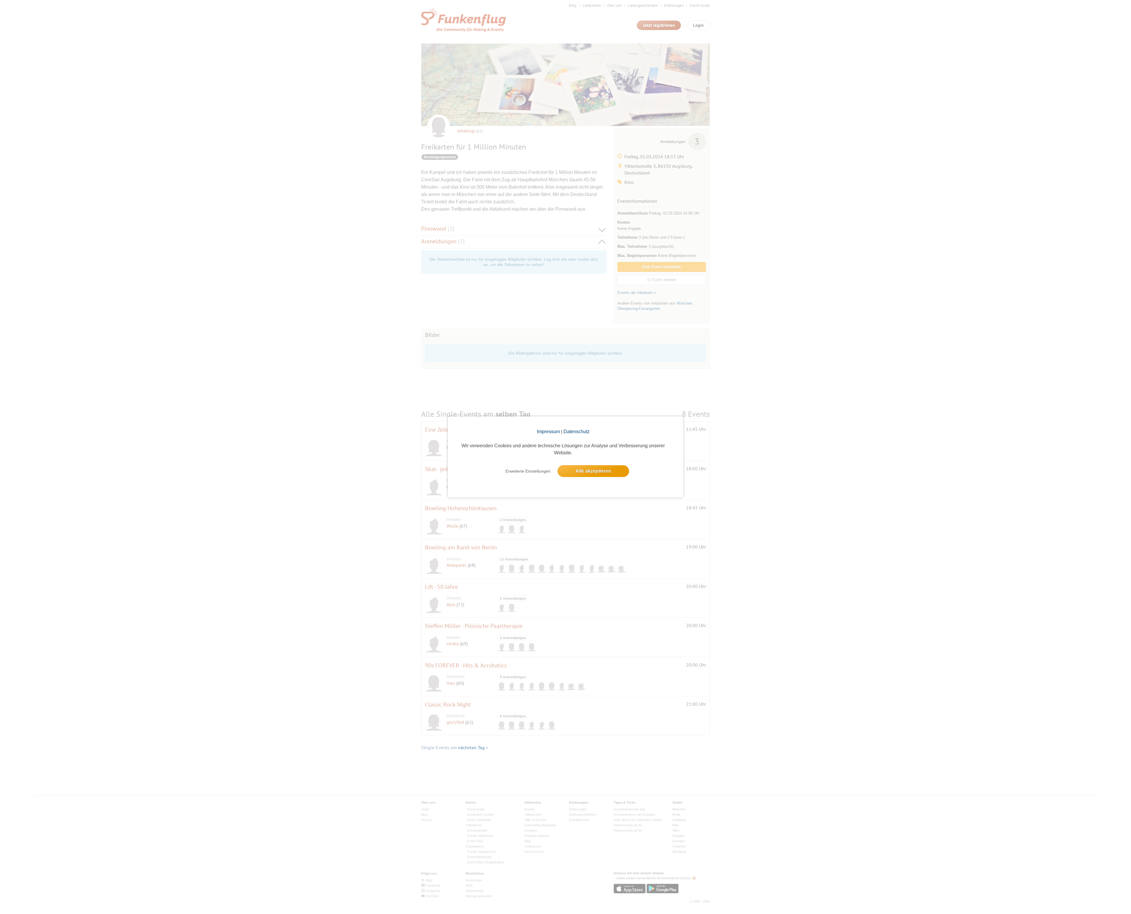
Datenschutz (576, 431)
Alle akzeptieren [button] (593, 470)
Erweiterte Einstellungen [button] (527, 471)
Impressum (548, 431)
